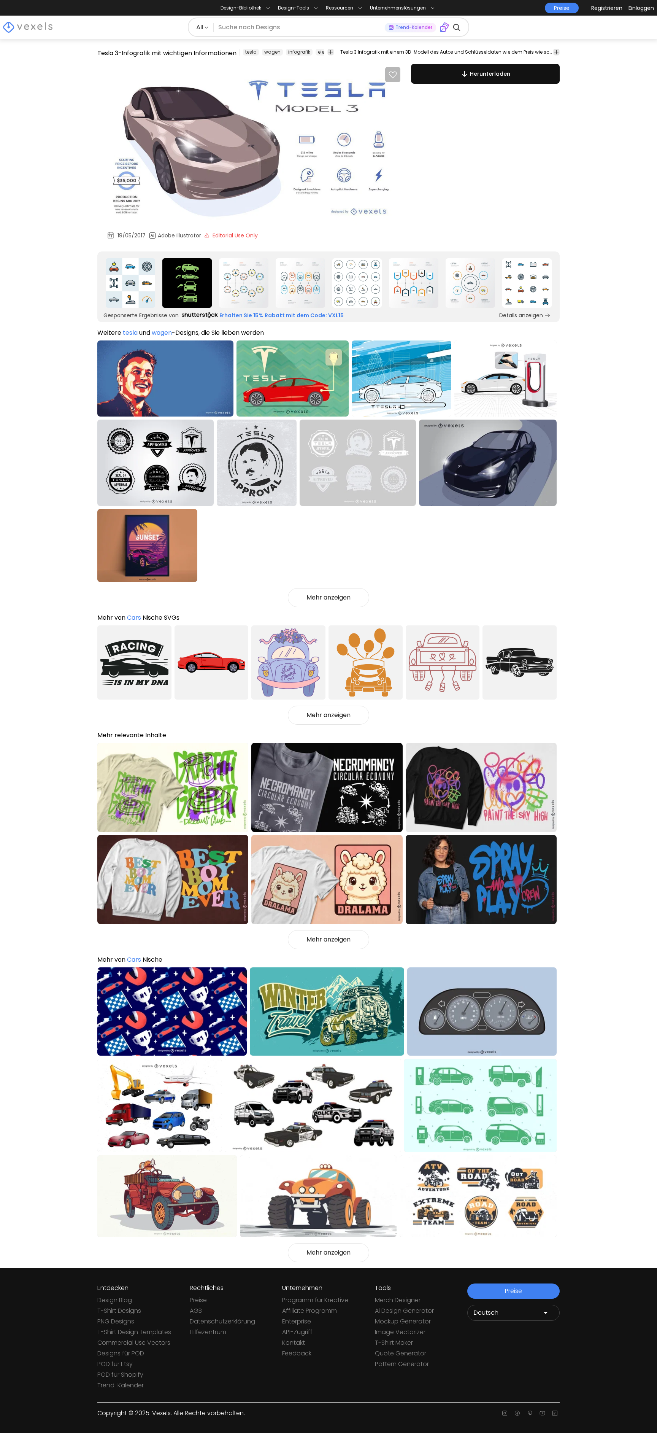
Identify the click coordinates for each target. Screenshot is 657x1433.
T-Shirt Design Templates (134, 1332)
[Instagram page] (504, 1413)
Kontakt (293, 1342)
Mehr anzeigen (328, 597)
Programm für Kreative (315, 1300)
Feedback (296, 1353)
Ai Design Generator (404, 1310)
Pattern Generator (402, 1364)
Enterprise (296, 1321)
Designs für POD (120, 1353)
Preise (198, 1300)
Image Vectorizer (400, 1332)
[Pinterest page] (530, 1413)
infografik (299, 52)
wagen (272, 52)
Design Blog (114, 1300)
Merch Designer (398, 1300)
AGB (196, 1310)
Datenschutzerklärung (222, 1321)
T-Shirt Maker (394, 1342)
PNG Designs (115, 1321)
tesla (251, 52)
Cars (134, 617)
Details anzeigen (521, 315)
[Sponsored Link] (130, 283)
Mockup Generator (403, 1321)
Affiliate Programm (309, 1310)
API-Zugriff (297, 1332)
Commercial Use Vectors (133, 1342)
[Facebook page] (517, 1413)
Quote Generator (400, 1353)
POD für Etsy (115, 1364)
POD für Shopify (120, 1374)
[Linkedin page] (555, 1413)
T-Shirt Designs (119, 1310)
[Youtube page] (542, 1413)
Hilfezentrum (208, 1332)
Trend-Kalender (120, 1385)
